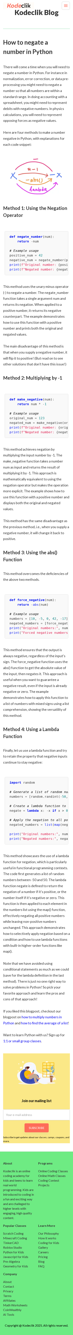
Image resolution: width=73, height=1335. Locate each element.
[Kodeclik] (13, 5)
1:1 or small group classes (22, 1041)
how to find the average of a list (44, 1023)
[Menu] (66, 6)
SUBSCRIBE (36, 1128)
